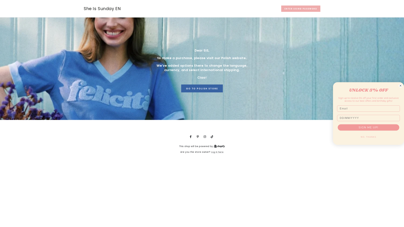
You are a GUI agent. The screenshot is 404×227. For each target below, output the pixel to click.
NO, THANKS (368, 137)
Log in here (217, 152)
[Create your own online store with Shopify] (219, 146)
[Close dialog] (400, 86)
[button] (300, 9)
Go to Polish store (202, 88)
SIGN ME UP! (368, 127)
